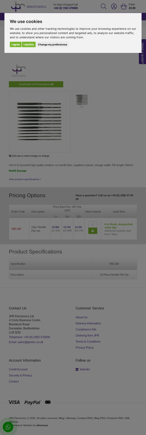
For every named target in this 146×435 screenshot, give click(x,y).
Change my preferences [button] (52, 44)
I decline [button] (29, 44)
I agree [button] (16, 44)
